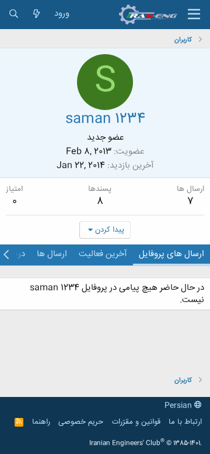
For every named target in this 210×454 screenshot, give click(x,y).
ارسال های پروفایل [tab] (171, 254)
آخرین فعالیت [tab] (103, 254)
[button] (194, 14)
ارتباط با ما (185, 422)
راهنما (41, 422)
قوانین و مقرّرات (136, 422)
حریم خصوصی (80, 422)
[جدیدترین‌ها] (36, 14)
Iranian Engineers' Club (145, 443)
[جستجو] (13, 14)
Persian (179, 405)
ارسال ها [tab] (52, 254)
